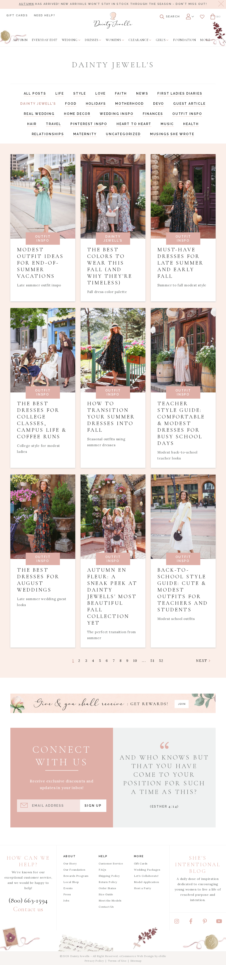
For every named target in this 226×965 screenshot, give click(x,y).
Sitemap (135, 960)
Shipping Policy (109, 875)
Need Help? (44, 15)
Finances (153, 114)
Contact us (28, 909)
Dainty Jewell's (38, 103)
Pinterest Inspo (88, 124)
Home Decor (77, 114)
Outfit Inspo (187, 114)
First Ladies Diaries (179, 93)
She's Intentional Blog (198, 864)
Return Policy (108, 882)
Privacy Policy (94, 960)
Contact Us (106, 906)
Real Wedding (39, 114)
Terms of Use (117, 960)
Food (70, 103)
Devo (158, 103)
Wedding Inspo (116, 114)
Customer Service (111, 863)
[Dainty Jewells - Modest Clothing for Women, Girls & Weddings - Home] (113, 20)
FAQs (102, 869)
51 (152, 660)
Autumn (26, 4)
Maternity (85, 134)
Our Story (70, 863)
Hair (32, 124)
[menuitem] (20, 40)
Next (202, 660)
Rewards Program (76, 875)
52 (161, 660)
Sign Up (93, 805)
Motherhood (129, 103)
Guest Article (189, 103)
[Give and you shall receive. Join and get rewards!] (113, 703)
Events (68, 888)
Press (67, 894)
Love (100, 93)
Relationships (48, 134)
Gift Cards (17, 15)
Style (79, 93)
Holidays (96, 103)
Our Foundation (74, 869)
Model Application (146, 882)
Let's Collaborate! (146, 875)
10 (135, 660)
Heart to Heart (134, 124)
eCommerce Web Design (136, 956)
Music (167, 124)
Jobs (66, 900)
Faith (121, 93)
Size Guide (106, 894)
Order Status (107, 888)
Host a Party (142, 888)
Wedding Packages (147, 869)
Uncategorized (123, 134)
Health (191, 124)
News (142, 93)
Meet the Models (110, 900)
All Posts (35, 93)
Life (59, 93)
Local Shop (71, 882)
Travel (53, 124)
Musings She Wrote (172, 134)
